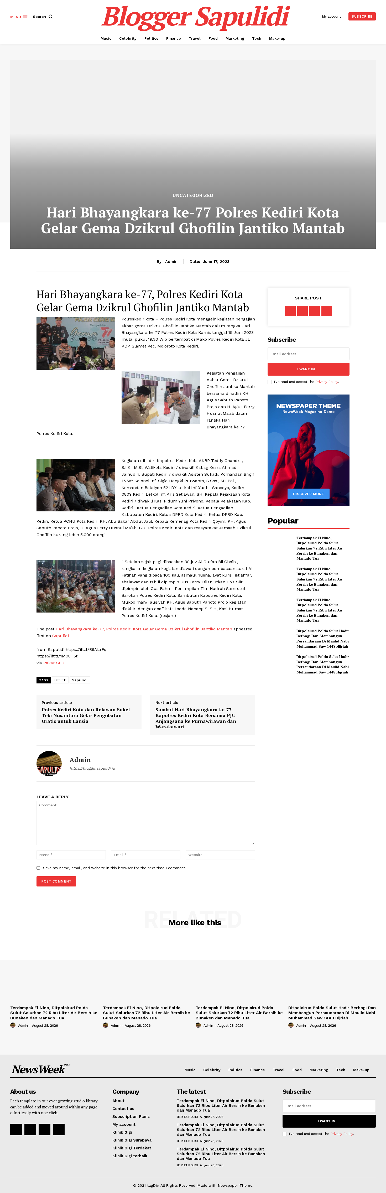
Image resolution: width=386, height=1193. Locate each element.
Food (297, 1070)
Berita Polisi (187, 1117)
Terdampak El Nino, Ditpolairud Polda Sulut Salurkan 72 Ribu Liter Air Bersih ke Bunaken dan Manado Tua (319, 548)
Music (190, 1070)
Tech (340, 1070)
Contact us (123, 1108)
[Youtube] (59, 1129)
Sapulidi (60, 635)
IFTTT (60, 680)
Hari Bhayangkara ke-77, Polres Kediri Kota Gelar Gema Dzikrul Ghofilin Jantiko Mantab (144, 628)
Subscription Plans (131, 1116)
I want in (306, 369)
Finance (257, 1070)
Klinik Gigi (122, 1132)
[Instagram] (30, 1129)
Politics (235, 1070)
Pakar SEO (53, 662)
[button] (44, 16)
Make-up (361, 1070)
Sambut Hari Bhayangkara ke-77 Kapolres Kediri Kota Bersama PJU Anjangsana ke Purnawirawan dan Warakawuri (195, 718)
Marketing (319, 1070)
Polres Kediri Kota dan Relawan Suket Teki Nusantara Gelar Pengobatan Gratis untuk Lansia (86, 715)
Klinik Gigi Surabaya (132, 1140)
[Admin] (49, 763)
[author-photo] (13, 1025)
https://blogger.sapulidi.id (92, 768)
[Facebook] (290, 311)
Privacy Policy (326, 382)
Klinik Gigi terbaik (129, 1156)
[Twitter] (302, 311)
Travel (279, 1070)
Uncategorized (193, 195)
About (118, 1100)
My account (123, 1124)
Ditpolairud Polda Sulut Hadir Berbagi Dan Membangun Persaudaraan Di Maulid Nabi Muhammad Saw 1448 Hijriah (322, 638)
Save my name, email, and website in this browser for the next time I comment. (114, 868)
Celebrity (212, 1070)
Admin (171, 261)
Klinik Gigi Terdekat (131, 1148)
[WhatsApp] (326, 311)
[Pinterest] (314, 311)
